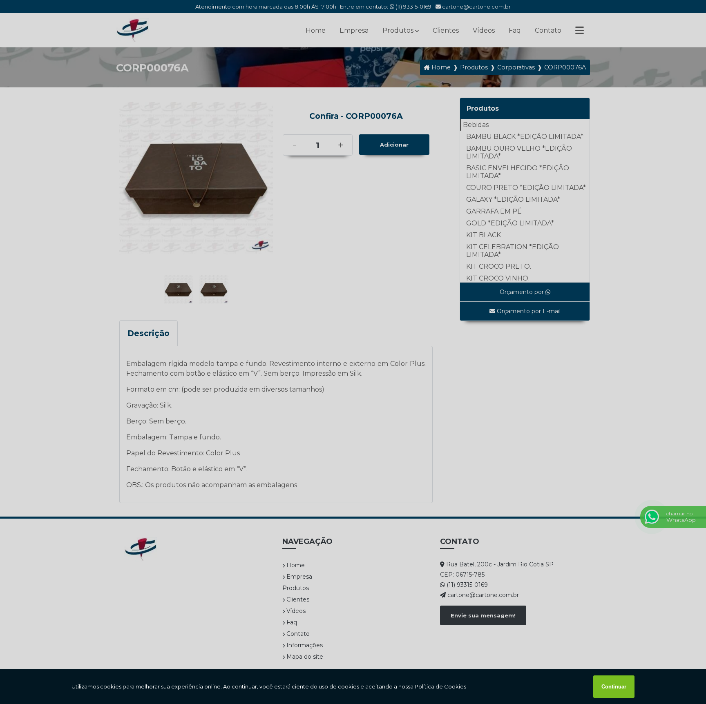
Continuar (613, 687)
